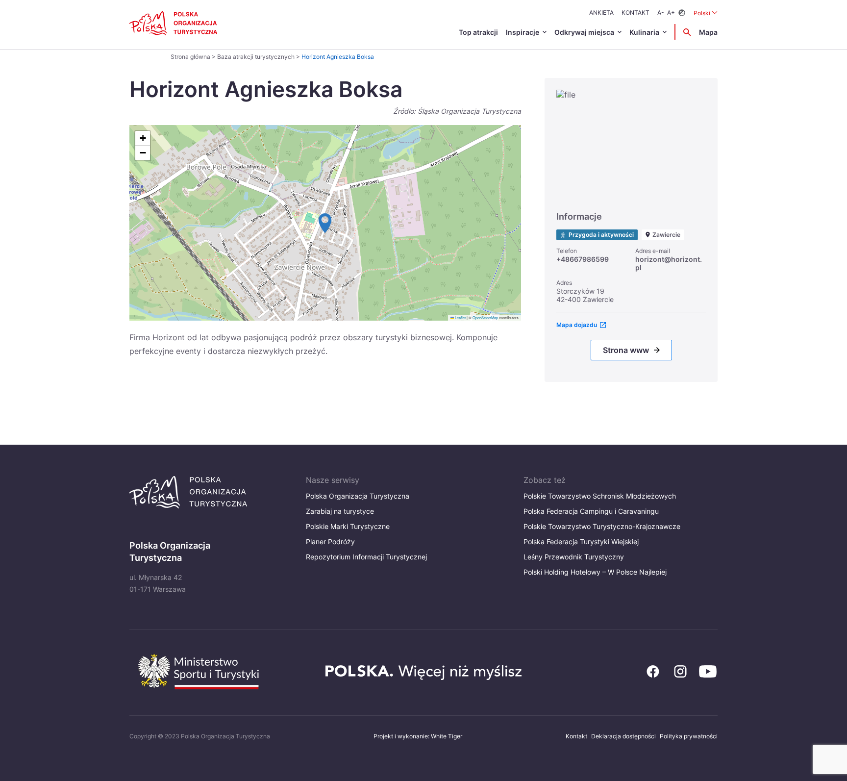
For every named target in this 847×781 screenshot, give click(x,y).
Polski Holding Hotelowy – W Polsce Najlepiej (595, 572)
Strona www (626, 350)
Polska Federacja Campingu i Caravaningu (591, 511)
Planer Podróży (330, 541)
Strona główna (190, 56)
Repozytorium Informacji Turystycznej (366, 557)
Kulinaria (644, 32)
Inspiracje (522, 32)
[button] (325, 223)
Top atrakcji (478, 32)
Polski (706, 13)
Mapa (708, 32)
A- (660, 12)
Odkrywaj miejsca (584, 32)
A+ (671, 12)
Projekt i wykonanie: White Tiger (418, 736)
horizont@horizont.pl (668, 263)
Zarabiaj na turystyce (340, 511)
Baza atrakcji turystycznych (256, 56)
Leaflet (460, 317)
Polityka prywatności (689, 736)
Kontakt (635, 12)
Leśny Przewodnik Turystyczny (573, 557)
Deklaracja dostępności (623, 736)
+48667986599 (582, 259)
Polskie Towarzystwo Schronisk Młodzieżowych (599, 496)
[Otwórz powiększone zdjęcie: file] (631, 146)
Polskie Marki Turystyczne (348, 526)
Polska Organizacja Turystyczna (357, 496)
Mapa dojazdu (576, 324)
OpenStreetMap (485, 317)
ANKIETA (601, 12)
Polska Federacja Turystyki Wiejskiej (581, 541)
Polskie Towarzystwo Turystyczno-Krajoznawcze (601, 526)
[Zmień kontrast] (682, 13)
